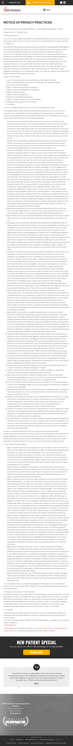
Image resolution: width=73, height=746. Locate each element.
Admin (12, 739)
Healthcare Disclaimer (46, 739)
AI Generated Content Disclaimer (55, 743)
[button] (36, 652)
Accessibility (19, 739)
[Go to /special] (40, 2)
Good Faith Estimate (37, 743)
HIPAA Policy (59, 739)
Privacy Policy (11, 743)
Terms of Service (23, 743)
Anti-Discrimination (31, 739)
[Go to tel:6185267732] (13, 2)
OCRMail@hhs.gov (10, 625)
